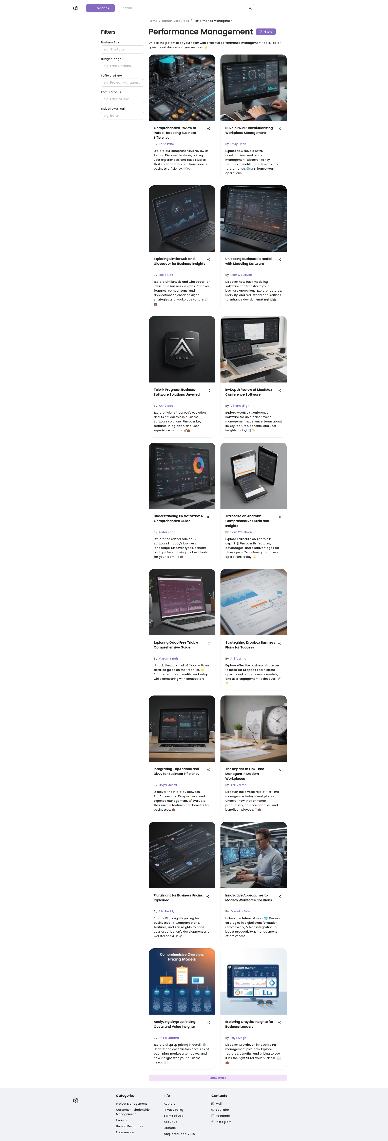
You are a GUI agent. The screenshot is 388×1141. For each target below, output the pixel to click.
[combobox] (184, 8)
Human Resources (175, 21)
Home (153, 21)
